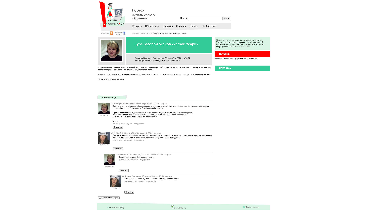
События (168, 26)
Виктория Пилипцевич (153, 58)
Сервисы (181, 26)
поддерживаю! (139, 124)
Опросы (194, 26)
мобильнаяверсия (119, 33)
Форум (149, 33)
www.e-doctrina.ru (131, 135)
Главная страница (138, 33)
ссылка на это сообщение (122, 124)
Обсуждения (152, 26)
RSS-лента (105, 33)
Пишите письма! (252, 207)
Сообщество (209, 26)
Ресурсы (137, 26)
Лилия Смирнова (122, 133)
